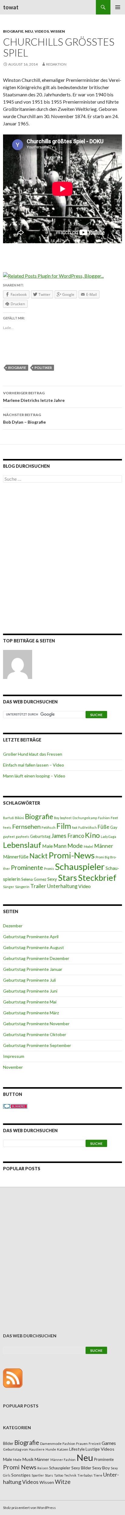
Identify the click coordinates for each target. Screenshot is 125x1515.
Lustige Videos (100, 1449)
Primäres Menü (117, 7)
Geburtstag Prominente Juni (30, 990)
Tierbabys (85, 1475)
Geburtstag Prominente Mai (29, 1001)
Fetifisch (49, 827)
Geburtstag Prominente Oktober (34, 1034)
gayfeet (9, 836)
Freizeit (95, 1444)
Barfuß (8, 818)
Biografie (13, 31)
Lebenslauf (22, 845)
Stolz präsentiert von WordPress (29, 1507)
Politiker (43, 368)
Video (84, 886)
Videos (42, 31)
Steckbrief (97, 878)
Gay (113, 827)
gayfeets (22, 836)
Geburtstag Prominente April (31, 936)
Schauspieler (80, 866)
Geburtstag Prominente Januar (32, 969)
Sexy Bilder (81, 1467)
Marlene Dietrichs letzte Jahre (34, 397)
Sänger (8, 887)
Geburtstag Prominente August (33, 947)
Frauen (82, 1443)
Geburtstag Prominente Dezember (36, 958)
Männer (103, 846)
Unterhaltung (62, 886)
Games (109, 1443)
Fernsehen (26, 826)
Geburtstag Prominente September (37, 1045)
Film (63, 825)
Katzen (62, 1449)
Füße (103, 827)
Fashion (104, 818)
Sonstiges (21, 1475)
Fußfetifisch (87, 827)
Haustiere (37, 1449)
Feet (114, 818)
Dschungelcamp (85, 818)
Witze (62, 1481)
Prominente (27, 867)
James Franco (67, 835)
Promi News (19, 1467)
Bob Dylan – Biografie (24, 418)
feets (7, 827)
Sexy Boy (101, 1467)
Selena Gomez (33, 879)
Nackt (38, 856)
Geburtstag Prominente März (31, 1012)
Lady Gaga (108, 836)
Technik (70, 1475)
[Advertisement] (62, 559)
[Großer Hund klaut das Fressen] (17, 664)
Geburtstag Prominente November (36, 1023)
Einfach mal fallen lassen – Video (33, 764)
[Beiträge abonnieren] (12, 1377)
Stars (67, 878)
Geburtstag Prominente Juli (29, 980)
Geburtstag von (15, 1449)
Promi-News (72, 855)
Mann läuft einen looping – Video (34, 775)
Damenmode (51, 1443)
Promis (49, 869)
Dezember (12, 925)
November (13, 1067)
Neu (29, 31)
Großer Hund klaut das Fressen (32, 754)
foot (74, 827)
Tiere (97, 1475)
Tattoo (58, 1475)
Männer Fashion (63, 1460)
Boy (56, 818)
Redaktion (56, 64)
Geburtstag (40, 836)
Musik (28, 1459)
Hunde (51, 1449)
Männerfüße (16, 856)
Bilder (8, 1443)
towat (11, 7)
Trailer (38, 886)
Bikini (19, 818)
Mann (60, 846)
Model (88, 846)
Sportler (38, 1475)
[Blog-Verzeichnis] (15, 1106)
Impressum (13, 1056)
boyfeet (66, 818)
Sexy (52, 879)
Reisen (42, 1468)
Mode (75, 845)
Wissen (57, 31)
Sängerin (22, 886)
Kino (92, 835)
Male (47, 846)
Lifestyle (77, 1449)
